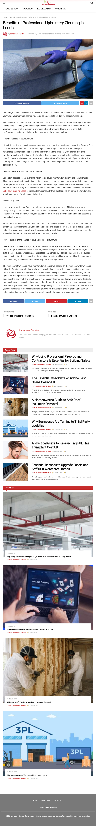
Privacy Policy (57, 800)
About (35, 800)
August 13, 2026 (58, 429)
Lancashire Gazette (17, 34)
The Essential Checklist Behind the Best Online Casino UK (59, 380)
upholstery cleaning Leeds (14, 191)
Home (5, 17)
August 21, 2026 (58, 364)
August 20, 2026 (58, 386)
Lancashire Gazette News (42, 364)
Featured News (11, 9)
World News (60, 9)
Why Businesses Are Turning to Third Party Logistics (61, 423)
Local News (27, 9)
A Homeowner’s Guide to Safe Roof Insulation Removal (56, 402)
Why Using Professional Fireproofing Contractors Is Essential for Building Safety (61, 358)
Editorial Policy (45, 800)
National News (44, 9)
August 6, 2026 (57, 451)
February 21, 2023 (34, 34)
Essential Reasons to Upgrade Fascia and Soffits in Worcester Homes (60, 467)
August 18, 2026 (58, 408)
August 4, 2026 (57, 473)
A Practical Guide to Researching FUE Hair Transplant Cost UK (60, 445)
